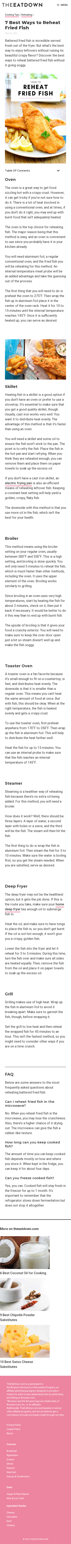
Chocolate (12, 1516)
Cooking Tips (12, 14)
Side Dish (11, 1472)
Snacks (10, 1459)
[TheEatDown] (22, 5)
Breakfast (12, 1451)
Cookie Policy (13, 1429)
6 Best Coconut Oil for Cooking (23, 1273)
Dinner (10, 1463)
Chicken (11, 1525)
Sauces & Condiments (18, 1476)
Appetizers (12, 1455)
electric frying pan (18, 483)
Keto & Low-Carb (15, 1498)
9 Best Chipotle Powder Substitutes (17, 1317)
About (10, 1433)
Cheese (11, 1512)
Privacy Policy (14, 1425)
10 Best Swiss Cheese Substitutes (16, 1364)
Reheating (26, 14)
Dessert (11, 1468)
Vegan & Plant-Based (18, 1494)
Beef (9, 1521)
